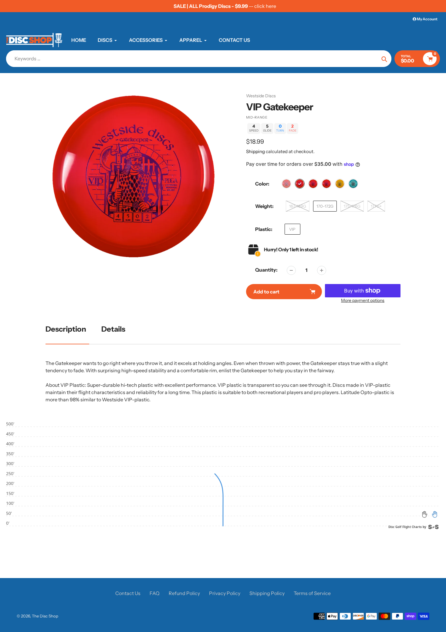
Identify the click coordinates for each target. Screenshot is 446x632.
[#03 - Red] (313, 184)
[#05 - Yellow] (340, 184)
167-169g (297, 206)
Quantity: (266, 270)
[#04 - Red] (326, 184)
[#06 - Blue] (353, 184)
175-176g (352, 206)
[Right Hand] (434, 514)
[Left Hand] (425, 514)
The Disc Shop (45, 616)
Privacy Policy (224, 593)
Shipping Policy (267, 593)
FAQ (155, 593)
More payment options (362, 300)
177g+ (376, 206)
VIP (292, 229)
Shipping (255, 151)
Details (113, 329)
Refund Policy (184, 593)
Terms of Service (312, 593)
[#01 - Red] (286, 184)
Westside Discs (261, 96)
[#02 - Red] (300, 184)
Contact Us (127, 593)
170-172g (324, 206)
